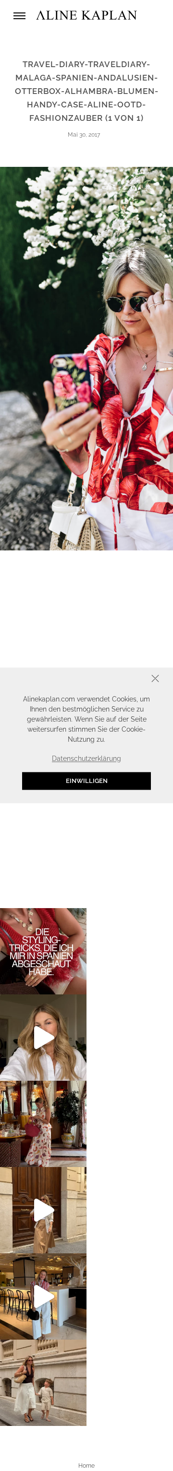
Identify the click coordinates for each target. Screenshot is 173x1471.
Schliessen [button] (125, 679)
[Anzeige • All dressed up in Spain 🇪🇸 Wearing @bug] (43, 1210)
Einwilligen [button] (87, 780)
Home (86, 1465)
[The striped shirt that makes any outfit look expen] (43, 1296)
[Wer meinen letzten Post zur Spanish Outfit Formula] (43, 951)
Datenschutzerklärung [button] (86, 758)
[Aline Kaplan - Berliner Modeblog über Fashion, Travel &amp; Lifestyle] (86, 15)
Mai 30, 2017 (84, 134)
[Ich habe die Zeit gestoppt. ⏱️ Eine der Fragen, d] (43, 1037)
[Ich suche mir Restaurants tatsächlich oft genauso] (43, 1124)
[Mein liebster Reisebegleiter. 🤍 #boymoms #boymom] (43, 1383)
